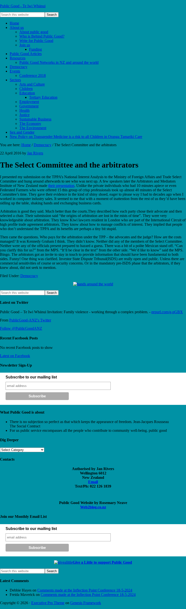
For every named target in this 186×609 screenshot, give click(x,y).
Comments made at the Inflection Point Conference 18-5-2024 (84, 590)
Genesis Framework (85, 603)
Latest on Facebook (15, 356)
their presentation (61, 186)
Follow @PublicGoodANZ (21, 328)
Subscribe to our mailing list (31, 377)
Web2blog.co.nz (93, 507)
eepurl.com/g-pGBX (167, 312)
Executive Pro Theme (47, 603)
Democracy (29, 276)
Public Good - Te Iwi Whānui (23, 6)
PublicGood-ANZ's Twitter (30, 320)
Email (93, 482)
